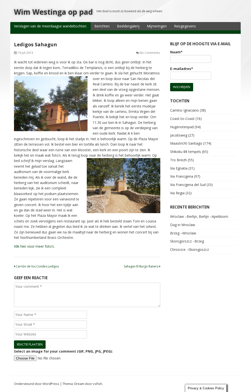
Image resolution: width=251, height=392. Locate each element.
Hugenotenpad (182, 127)
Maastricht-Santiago (186, 143)
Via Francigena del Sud (188, 184)
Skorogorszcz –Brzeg (187, 241)
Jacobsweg (178, 135)
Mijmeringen (157, 26)
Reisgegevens (185, 26)
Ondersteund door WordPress (36, 383)
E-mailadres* (181, 68)
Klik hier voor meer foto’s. (34, 246)
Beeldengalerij (128, 26)
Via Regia (177, 193)
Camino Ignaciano (184, 110)
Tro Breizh (178, 160)
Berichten (102, 26)
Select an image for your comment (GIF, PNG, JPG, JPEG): (63, 351)
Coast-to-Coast (182, 118)
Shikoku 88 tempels (185, 151)
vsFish (97, 383)
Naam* (176, 52)
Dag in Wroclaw (182, 224)
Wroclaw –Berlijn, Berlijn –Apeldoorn (199, 216)
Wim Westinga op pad (53, 12)
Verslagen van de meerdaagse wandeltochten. (50, 26)
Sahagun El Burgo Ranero (141, 266)
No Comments (150, 53)
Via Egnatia (179, 168)
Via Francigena (181, 176)
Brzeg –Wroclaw (183, 233)
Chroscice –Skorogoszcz (189, 249)
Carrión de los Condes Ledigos (37, 266)
